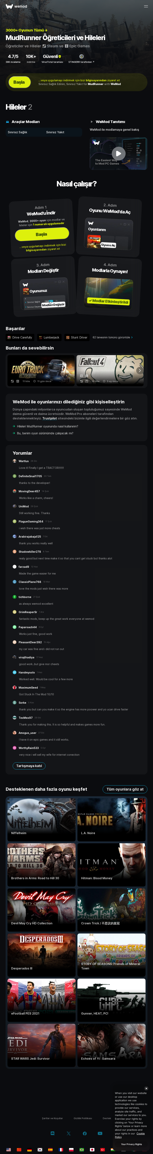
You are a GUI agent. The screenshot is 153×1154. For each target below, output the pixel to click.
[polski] (71, 1149)
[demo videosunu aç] (118, 153)
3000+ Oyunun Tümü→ (26, 30)
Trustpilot (49, 418)
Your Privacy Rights (131, 1144)
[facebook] (85, 1134)
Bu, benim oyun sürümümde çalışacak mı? (45, 433)
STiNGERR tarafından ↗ (81, 62)
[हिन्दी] (113, 1149)
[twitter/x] (68, 1134)
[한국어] (40, 1149)
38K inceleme (13, 62)
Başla (19, 82)
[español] (50, 1149)
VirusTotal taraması (52, 62)
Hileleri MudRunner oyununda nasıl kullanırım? (47, 426)
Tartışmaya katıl (29, 766)
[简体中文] (19, 1149)
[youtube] (100, 1134)
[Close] (146, 1088)
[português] (81, 1149)
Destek (107, 1118)
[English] (8, 1149)
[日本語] (92, 1149)
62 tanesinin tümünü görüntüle (111, 337)
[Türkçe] (102, 1149)
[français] (61, 1149)
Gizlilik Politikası (83, 1118)
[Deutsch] (29, 1149)
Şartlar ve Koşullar (52, 1118)
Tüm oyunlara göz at (125, 789)
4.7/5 (13, 56)
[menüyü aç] (146, 6)
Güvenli (50, 56)
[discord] (52, 1133)
